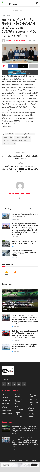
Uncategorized (33, 402)
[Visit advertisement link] (20, 72)
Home (3, 15)
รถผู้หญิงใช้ (6, 140)
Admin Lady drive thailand (17, 40)
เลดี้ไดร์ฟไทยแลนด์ (9, 144)
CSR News (5, 403)
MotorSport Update (19, 395)
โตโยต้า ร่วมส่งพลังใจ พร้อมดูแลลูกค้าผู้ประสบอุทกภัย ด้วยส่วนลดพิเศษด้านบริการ (24, 347)
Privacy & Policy (23, 461)
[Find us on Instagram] (14, 384)
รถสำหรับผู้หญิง (17, 140)
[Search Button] (37, 3)
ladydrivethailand (28, 134)
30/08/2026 (7, 310)
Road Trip (18, 417)
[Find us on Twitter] (9, 384)
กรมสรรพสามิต (7, 137)
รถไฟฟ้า (27, 140)
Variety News (32, 405)
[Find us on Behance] (19, 384)
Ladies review (7, 413)
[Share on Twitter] (23, 66)
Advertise (12, 461)
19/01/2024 (32, 40)
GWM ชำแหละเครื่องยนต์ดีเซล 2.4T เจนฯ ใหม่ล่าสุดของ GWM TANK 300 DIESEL (24, 253)
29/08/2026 (16, 351)
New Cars (18, 404)
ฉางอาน (17, 137)
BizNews (5, 397)
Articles (4, 395)
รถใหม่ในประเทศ (31, 415)
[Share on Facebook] (13, 66)
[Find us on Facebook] (4, 384)
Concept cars (6, 400)
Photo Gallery (19, 409)
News (8, 15)
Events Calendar (5, 407)
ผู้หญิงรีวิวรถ (26, 137)
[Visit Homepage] (9, 3)
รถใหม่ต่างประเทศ (31, 409)
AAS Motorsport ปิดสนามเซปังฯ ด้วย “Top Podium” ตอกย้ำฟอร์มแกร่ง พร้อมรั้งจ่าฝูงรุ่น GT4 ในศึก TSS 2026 (19, 304)
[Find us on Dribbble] (24, 384)
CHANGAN (10, 134)
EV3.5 (18, 134)
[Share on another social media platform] (33, 66)
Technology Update (32, 395)
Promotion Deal (18, 413)
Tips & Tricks (32, 399)
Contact (33, 461)
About (3, 461)
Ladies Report (7, 410)
